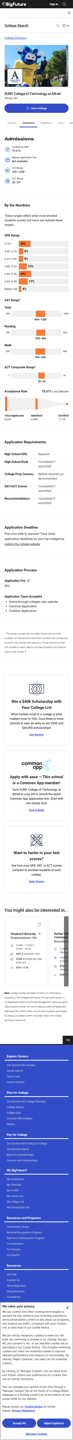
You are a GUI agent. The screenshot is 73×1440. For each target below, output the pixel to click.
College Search (16, 25)
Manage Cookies (36, 1433)
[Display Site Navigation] (69, 12)
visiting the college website (22, 544)
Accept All (19, 1423)
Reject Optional (54, 1423)
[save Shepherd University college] (39, 925)
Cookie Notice (33, 1406)
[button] (6, 951)
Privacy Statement (23, 1410)
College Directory (15, 38)
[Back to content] (25, 651)
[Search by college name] (58, 26)
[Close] (67, 1308)
